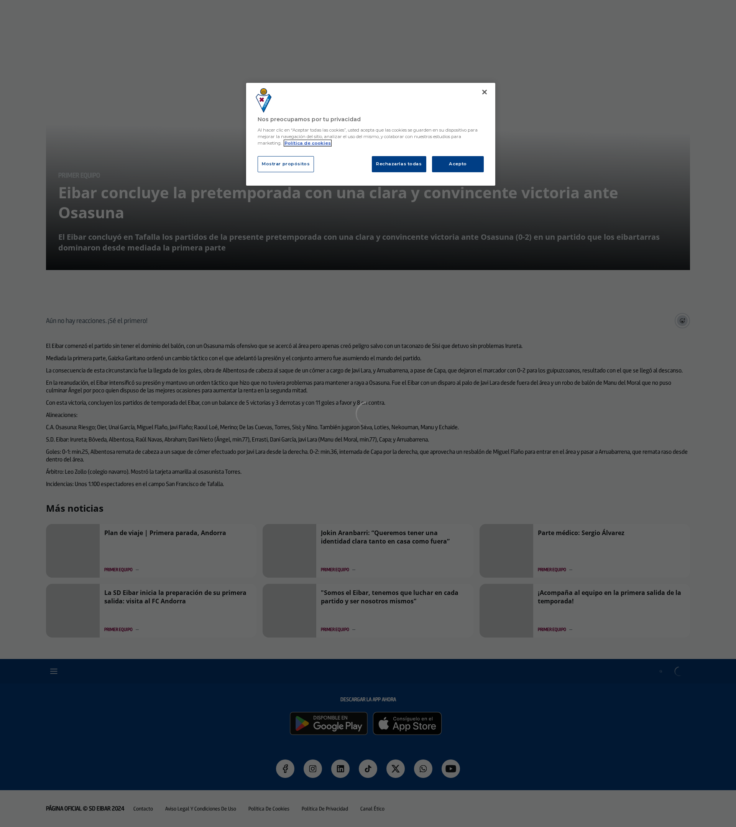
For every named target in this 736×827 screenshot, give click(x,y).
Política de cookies (307, 143)
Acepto (458, 163)
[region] (370, 134)
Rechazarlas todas (399, 163)
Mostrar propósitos (286, 163)
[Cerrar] (484, 92)
